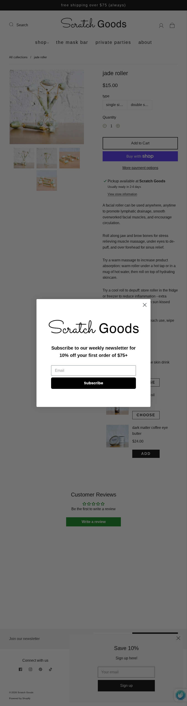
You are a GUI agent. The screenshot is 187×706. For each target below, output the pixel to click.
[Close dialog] (145, 305)
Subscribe (93, 383)
